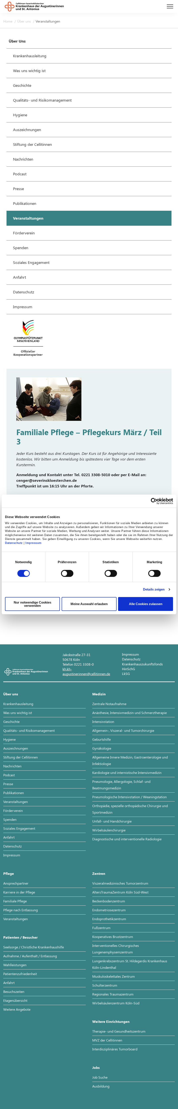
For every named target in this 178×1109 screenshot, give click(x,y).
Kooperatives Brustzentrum (112, 936)
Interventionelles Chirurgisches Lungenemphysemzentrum (115, 948)
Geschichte (11, 721)
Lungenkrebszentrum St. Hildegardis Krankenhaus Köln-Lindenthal (129, 964)
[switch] (67, 573)
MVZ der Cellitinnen (107, 1040)
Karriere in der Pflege (19, 892)
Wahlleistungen (14, 965)
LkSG (126, 673)
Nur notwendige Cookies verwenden (32, 604)
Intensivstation (103, 721)
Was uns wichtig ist (17, 712)
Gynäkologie (101, 748)
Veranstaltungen (48, 21)
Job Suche (99, 1077)
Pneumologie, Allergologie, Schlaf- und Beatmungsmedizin (121, 784)
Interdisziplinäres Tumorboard (114, 1049)
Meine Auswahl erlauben (89, 604)
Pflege (8, 873)
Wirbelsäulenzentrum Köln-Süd (115, 1003)
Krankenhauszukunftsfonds (142, 664)
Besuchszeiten (13, 991)
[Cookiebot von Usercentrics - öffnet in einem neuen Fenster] (154, 501)
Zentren (98, 873)
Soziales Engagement (19, 828)
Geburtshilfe (101, 739)
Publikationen (13, 792)
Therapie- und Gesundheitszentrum (118, 1031)
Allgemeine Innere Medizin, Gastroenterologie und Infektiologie (130, 760)
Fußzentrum (101, 927)
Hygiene (9, 739)
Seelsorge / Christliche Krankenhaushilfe (33, 947)
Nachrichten (12, 766)
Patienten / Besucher (20, 937)
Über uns (24, 21)
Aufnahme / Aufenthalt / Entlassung (30, 956)
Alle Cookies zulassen (145, 604)
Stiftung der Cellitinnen (20, 757)
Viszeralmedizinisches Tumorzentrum (120, 883)
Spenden (9, 819)
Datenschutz (14, 543)
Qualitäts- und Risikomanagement (29, 730)
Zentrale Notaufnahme (109, 703)
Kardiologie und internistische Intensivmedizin (127, 772)
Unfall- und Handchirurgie (112, 821)
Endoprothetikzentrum (109, 918)
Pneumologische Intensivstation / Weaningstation (129, 797)
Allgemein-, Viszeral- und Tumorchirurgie (123, 730)
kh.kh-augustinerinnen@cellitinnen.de (86, 671)
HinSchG (128, 668)
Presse (8, 784)
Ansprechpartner (15, 883)
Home (8, 21)
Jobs (96, 1067)
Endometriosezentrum (109, 910)
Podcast (9, 775)
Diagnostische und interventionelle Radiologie (127, 839)
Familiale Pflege (15, 901)
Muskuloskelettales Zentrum (113, 976)
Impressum (33, 543)
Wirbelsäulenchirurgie (108, 830)
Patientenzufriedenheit (20, 973)
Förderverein (13, 810)
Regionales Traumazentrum (113, 994)
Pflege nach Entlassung (20, 910)
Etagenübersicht (15, 1000)
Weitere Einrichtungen (111, 1021)
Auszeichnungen (15, 748)
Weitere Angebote (16, 1009)
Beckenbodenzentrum (108, 901)
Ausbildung (100, 1086)
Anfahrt (9, 837)
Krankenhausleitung (18, 703)
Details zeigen (154, 589)
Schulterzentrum (104, 985)
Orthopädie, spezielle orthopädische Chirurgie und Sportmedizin (130, 808)
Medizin (99, 694)
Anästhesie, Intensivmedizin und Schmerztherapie (129, 712)
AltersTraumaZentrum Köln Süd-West (120, 892)
